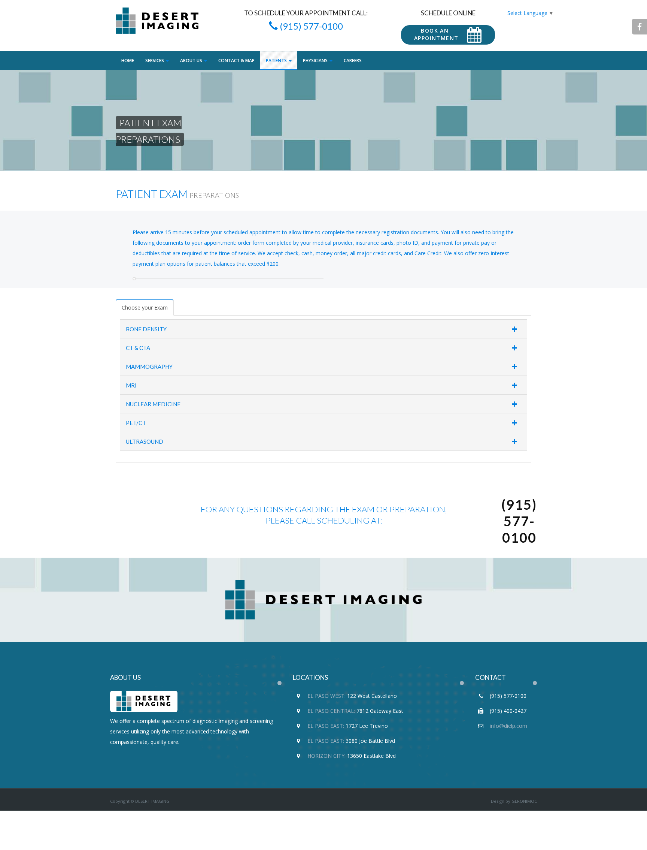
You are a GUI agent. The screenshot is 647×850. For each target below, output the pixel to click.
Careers (353, 60)
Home (127, 60)
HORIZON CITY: (326, 755)
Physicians (316, 60)
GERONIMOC (524, 801)
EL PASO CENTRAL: (331, 710)
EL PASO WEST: (326, 695)
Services (155, 60)
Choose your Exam (145, 307)
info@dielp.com (507, 725)
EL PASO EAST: (326, 725)
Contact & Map (236, 60)
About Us (191, 60)
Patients (277, 60)
